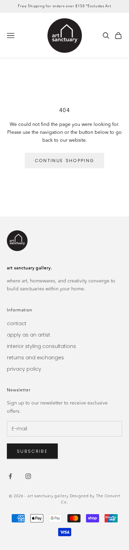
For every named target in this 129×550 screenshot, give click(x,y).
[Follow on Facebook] (10, 476)
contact (16, 323)
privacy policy (24, 369)
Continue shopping (65, 160)
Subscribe (32, 451)
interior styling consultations (41, 346)
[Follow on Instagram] (28, 476)
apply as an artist (28, 334)
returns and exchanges (35, 357)
